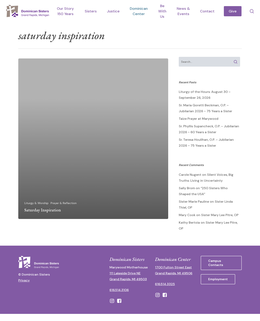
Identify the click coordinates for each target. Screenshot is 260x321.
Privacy (24, 280)
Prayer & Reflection (64, 203)
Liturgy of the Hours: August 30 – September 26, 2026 (205, 95)
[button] (221, 263)
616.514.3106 (119, 290)
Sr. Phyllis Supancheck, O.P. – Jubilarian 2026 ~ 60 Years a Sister (209, 129)
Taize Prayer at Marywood (198, 119)
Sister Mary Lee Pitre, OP (219, 215)
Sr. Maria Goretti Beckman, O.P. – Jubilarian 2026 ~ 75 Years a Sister (205, 108)
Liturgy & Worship (36, 203)
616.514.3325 (165, 284)
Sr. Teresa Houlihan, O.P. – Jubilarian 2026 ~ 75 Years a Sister (206, 142)
